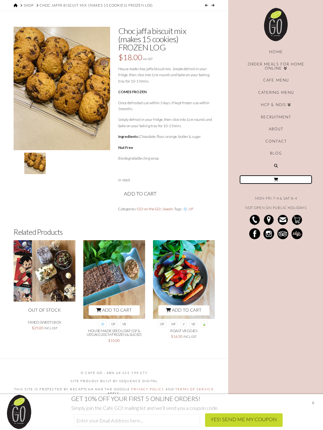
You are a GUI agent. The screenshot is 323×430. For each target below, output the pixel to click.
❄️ (185, 209)
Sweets (167, 209)
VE (124, 324)
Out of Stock (44, 310)
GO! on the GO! (149, 209)
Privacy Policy (147, 389)
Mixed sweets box (44, 322)
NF (191, 209)
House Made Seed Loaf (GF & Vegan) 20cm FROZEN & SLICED (114, 332)
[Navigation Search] (276, 166)
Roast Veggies (183, 330)
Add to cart (140, 193)
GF (113, 324)
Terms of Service (194, 389)
